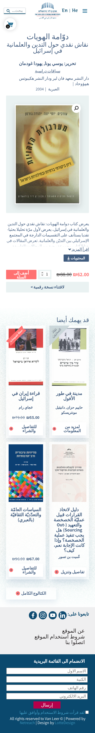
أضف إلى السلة (21, 274)
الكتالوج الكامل (33, 593)
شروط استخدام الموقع (59, 637)
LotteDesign (65, 722)
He (75, 11)
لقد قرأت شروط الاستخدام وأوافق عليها (52, 712)
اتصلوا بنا (75, 642)
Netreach (27, 722)
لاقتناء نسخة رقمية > (47, 287)
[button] (76, 108)
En (65, 11)
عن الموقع (73, 631)
